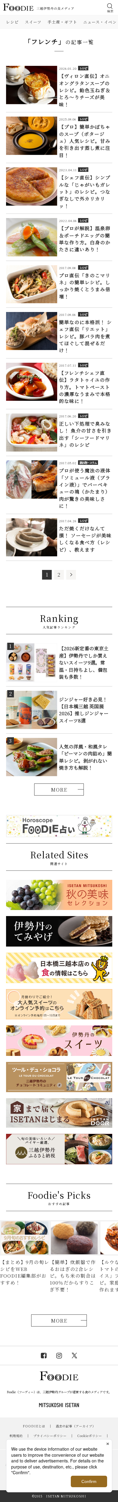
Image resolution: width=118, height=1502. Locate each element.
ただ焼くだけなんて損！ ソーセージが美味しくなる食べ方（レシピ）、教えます (85, 539)
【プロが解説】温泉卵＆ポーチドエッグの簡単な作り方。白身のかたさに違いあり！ (84, 238)
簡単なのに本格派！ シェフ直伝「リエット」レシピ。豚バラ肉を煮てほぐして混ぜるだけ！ (85, 336)
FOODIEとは (34, 1426)
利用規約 (16, 1435)
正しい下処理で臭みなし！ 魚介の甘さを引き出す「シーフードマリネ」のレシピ (85, 434)
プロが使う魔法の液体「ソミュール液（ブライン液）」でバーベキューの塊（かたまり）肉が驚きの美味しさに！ (84, 488)
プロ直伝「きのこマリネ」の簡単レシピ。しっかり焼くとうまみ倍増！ (84, 286)
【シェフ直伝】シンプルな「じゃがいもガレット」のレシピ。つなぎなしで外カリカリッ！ (84, 191)
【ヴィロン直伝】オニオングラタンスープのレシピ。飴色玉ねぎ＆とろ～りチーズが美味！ (84, 90)
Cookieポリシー (89, 1435)
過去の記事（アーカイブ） (76, 1426)
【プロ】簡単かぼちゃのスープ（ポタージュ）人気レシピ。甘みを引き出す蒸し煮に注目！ (84, 140)
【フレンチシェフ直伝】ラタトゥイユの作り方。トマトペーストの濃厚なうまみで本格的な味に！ (84, 386)
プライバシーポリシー (50, 1435)
